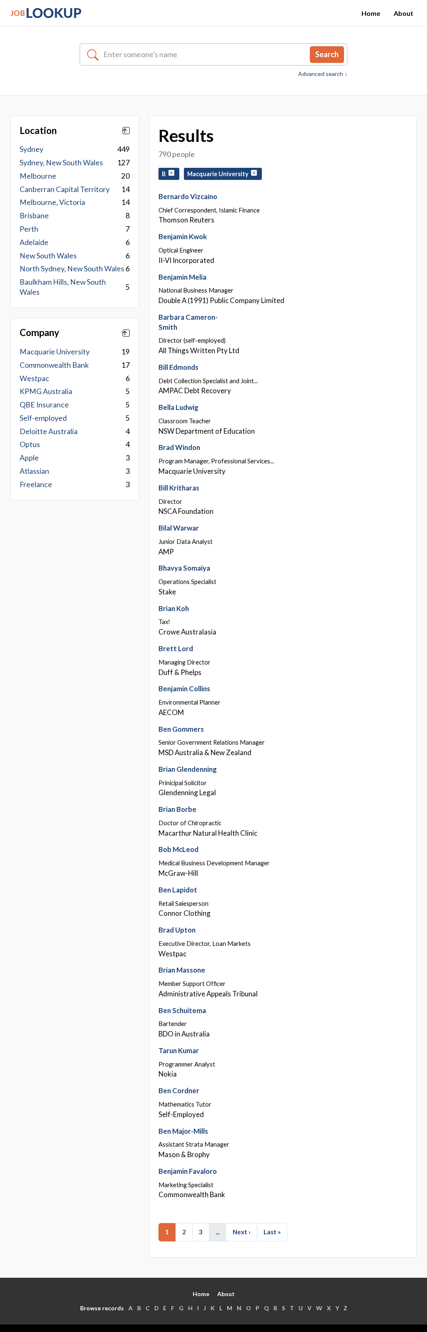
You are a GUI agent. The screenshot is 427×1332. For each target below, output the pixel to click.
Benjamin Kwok (182, 236)
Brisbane (34, 215)
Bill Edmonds (178, 367)
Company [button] (39, 332)
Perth (29, 229)
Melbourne (38, 176)
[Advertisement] (74, 575)
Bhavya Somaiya (184, 568)
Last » (272, 1232)
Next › (242, 1232)
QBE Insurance (44, 404)
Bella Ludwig (178, 407)
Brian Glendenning (187, 769)
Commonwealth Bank (54, 365)
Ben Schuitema (182, 1010)
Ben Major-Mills (183, 1131)
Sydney (31, 149)
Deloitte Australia (49, 431)
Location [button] (38, 130)
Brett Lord (175, 648)
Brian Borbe (177, 809)
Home (371, 13)
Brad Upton (177, 929)
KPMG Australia (46, 391)
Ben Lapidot (177, 889)
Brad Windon (179, 447)
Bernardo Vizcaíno (187, 196)
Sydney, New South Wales (61, 162)
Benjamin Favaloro (187, 1171)
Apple (29, 457)
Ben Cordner (178, 1090)
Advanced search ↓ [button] (322, 74)
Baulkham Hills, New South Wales (63, 287)
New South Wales (48, 255)
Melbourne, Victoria (52, 202)
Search (327, 54)
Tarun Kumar (178, 1050)
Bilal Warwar (178, 527)
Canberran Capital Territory (65, 189)
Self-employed (43, 418)
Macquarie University (55, 351)
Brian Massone (181, 970)
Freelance (36, 484)
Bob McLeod (178, 849)
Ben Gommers (181, 729)
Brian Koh (173, 608)
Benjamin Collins (184, 688)
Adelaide (34, 242)
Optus (30, 444)
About (403, 13)
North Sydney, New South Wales (72, 268)
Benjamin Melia (182, 277)
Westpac (34, 378)
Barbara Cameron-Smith (188, 322)
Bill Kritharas (178, 487)
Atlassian (34, 471)
